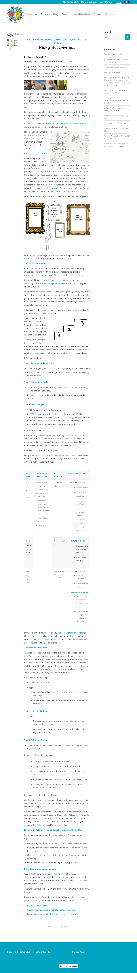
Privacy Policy (78, 951)
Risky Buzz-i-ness (57, 47)
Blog (65, 926)
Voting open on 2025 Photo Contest (116, 90)
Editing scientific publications (114, 115)
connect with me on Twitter (71, 632)
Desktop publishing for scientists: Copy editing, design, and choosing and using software (117, 69)
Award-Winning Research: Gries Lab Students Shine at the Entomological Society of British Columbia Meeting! (117, 80)
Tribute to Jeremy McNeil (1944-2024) (117, 136)
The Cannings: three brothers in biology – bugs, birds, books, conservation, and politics (115, 125)
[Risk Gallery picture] (12, 44)
